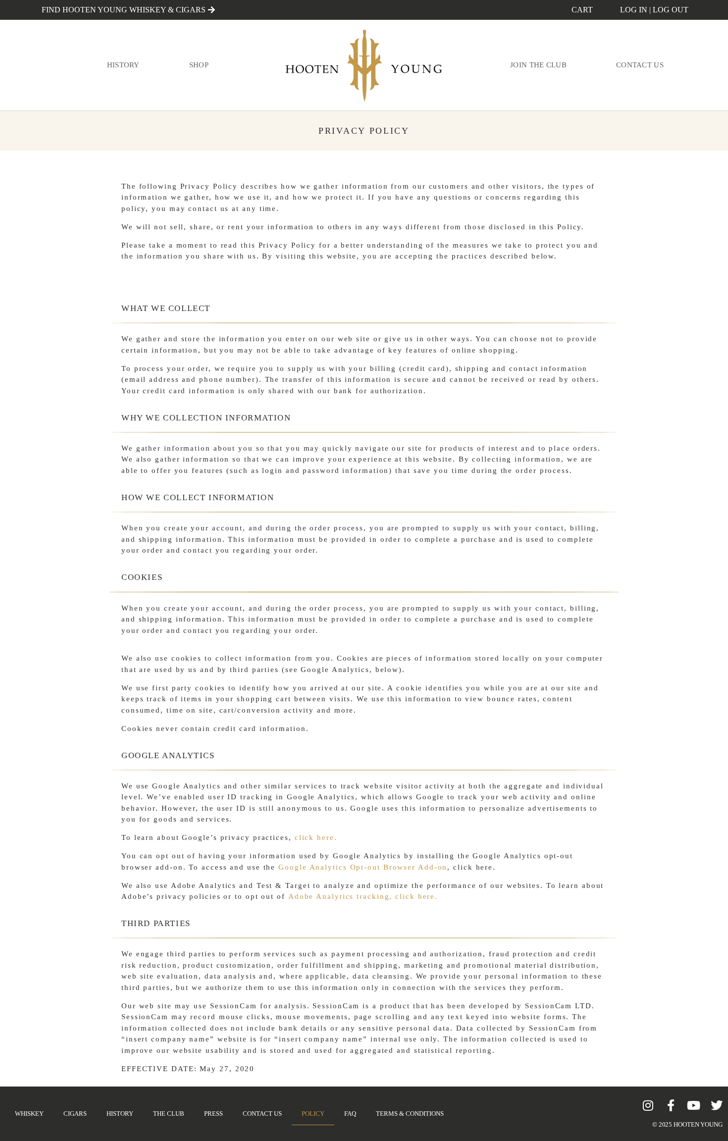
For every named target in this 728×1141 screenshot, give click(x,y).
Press (213, 1113)
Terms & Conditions (410, 1113)
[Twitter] (717, 1105)
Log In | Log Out (654, 9)
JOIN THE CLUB (538, 65)
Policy (313, 1113)
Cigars (75, 1113)
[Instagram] (648, 1105)
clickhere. (316, 837)
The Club (168, 1113)
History (123, 65)
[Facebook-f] (671, 1105)
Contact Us (640, 65)
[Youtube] (694, 1105)
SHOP (198, 65)
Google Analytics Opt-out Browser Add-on (362, 867)
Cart (582, 9)
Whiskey (29, 1113)
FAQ (350, 1113)
